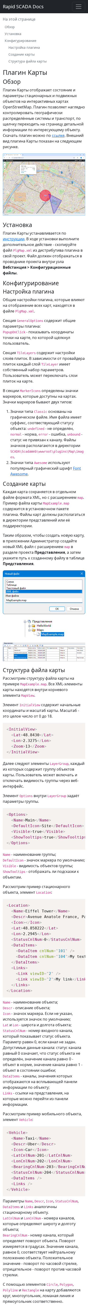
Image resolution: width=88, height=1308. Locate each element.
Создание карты (21, 54)
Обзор (10, 27)
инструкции (13, 238)
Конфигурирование (20, 40)
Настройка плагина (24, 47)
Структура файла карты (27, 61)
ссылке (58, 135)
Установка (13, 33)
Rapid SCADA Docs (23, 6)
